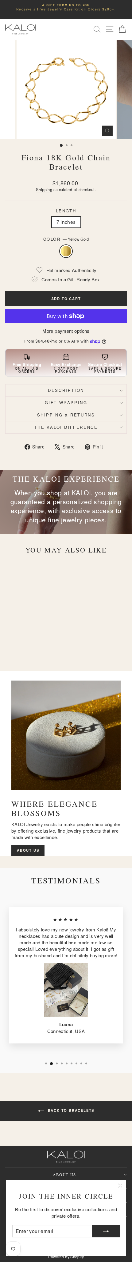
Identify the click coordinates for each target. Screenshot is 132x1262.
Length (66, 211)
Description (66, 390)
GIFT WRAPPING (66, 402)
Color (66, 239)
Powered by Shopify (66, 1256)
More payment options (66, 331)
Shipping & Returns (66, 415)
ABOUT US (28, 850)
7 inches (66, 222)
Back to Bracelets (70, 1110)
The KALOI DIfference (66, 427)
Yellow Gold (66, 251)
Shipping (44, 189)
